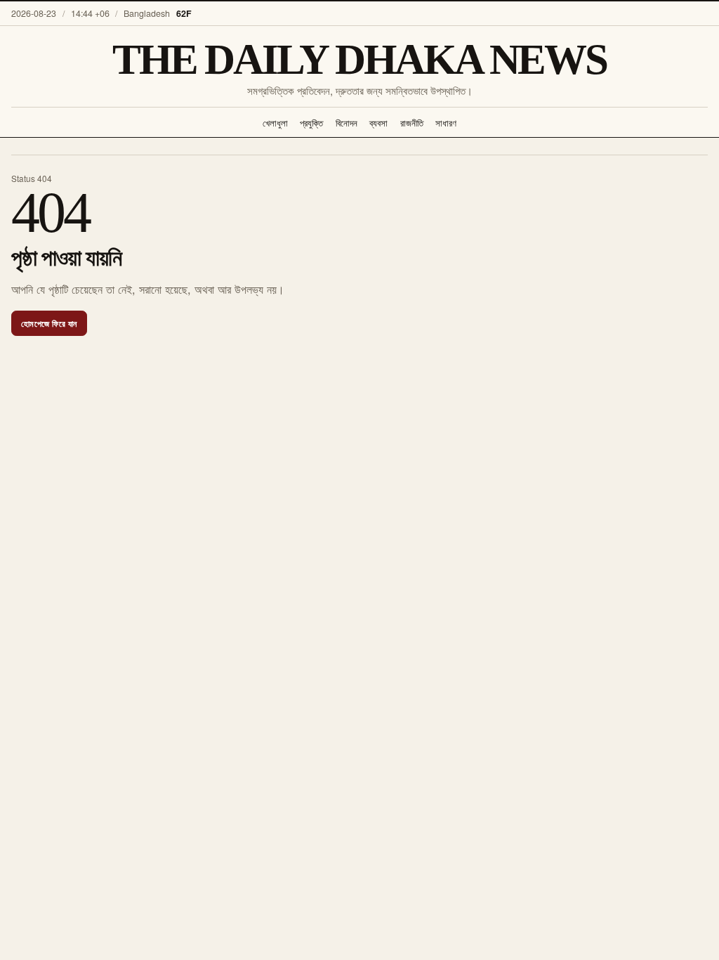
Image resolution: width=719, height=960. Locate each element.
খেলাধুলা (275, 122)
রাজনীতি (411, 122)
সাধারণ (445, 122)
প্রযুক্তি (311, 122)
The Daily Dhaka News (359, 59)
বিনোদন (346, 122)
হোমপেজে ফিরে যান (49, 323)
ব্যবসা (378, 122)
